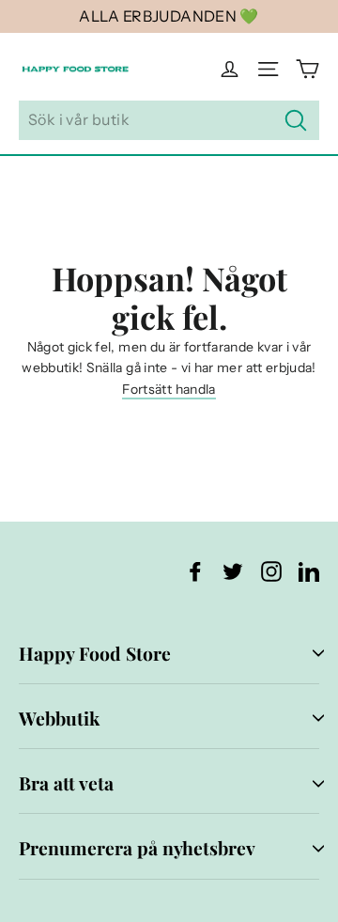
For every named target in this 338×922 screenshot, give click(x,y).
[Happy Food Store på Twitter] (233, 570)
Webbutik (59, 718)
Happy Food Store (95, 653)
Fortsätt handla (168, 389)
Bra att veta (66, 783)
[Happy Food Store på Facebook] (195, 570)
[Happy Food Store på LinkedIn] (309, 570)
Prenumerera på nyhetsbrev (137, 848)
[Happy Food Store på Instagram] (271, 570)
